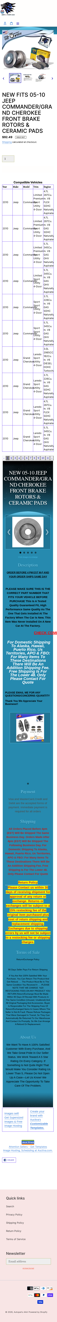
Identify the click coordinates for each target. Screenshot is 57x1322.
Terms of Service (16, 1239)
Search (10, 1206)
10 (42, 458)
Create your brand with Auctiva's (39, 1119)
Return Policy (13, 1230)
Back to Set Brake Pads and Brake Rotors (31, 1177)
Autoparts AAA (21, 1312)
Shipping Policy (15, 1222)
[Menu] (18, 23)
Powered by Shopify (38, 1312)
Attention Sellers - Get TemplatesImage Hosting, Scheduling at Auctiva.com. (28, 1148)
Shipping (7, 142)
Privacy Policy (14, 1214)
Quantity (6, 152)
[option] (15, 78)
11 (48, 458)
